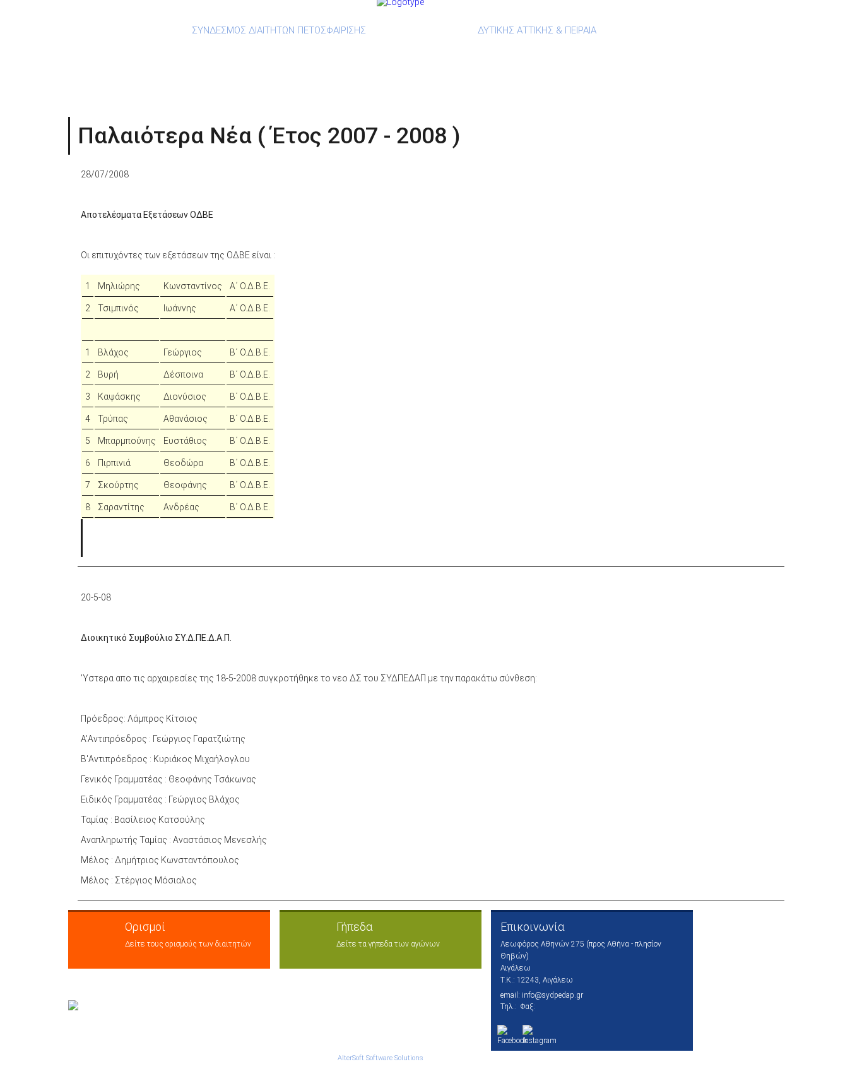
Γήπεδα (354, 926)
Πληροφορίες (682, 56)
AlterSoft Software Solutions (380, 1058)
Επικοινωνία (532, 926)
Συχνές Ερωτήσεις (575, 56)
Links (490, 56)
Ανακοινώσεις (181, 56)
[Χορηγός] (85, 1005)
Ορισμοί (264, 56)
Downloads (336, 56)
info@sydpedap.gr (552, 995)
